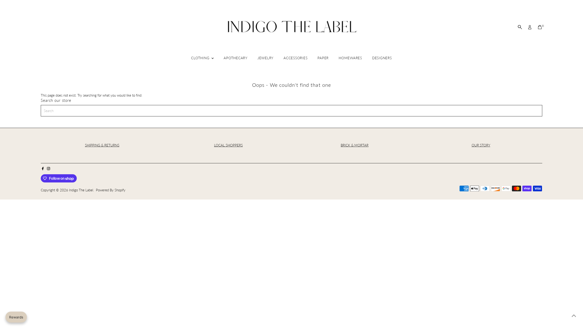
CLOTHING (200, 58)
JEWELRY (266, 58)
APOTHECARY (236, 58)
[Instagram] (48, 168)
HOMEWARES (350, 58)
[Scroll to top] (573, 315)
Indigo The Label (81, 190)
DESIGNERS (382, 58)
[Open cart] (539, 27)
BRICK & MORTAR (354, 145)
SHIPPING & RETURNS (102, 145)
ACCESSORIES (295, 58)
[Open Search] (520, 27)
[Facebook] (43, 168)
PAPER (323, 58)
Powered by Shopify (110, 190)
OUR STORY (481, 145)
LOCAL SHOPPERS (228, 145)
